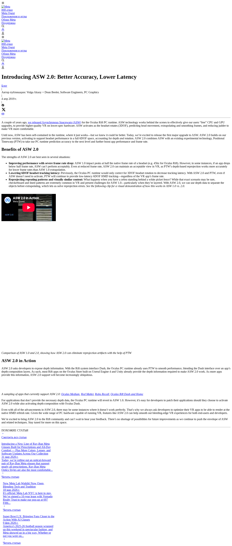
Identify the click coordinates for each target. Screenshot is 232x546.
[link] (5, 6)
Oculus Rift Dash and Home (127, 394)
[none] (27, 475)
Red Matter (87, 394)
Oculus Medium (70, 394)
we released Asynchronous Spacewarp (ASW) (54, 122)
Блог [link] (4, 85)
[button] (116, 3)
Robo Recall (102, 394)
